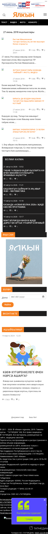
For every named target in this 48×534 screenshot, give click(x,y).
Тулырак (29, 519)
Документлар (17, 417)
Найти (7, 305)
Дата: (5, 297)
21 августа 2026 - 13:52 (13, 166)
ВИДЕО (13, 22)
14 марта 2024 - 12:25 (11, 335)
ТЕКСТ (4, 22)
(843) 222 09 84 (41, 533)
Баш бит (33, 417)
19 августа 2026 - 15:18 (13, 201)
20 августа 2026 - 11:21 (13, 185)
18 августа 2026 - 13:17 (13, 216)
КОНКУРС (32, 22)
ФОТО (22, 22)
